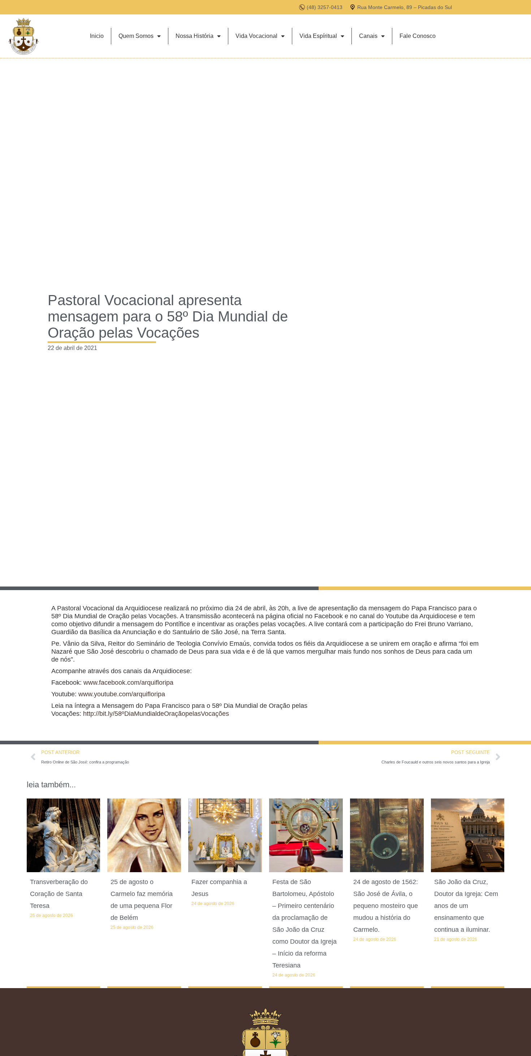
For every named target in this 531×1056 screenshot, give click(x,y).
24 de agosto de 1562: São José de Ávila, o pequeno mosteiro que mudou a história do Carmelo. (385, 905)
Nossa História (194, 36)
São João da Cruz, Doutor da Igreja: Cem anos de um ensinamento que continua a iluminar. (466, 905)
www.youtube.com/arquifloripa (121, 694)
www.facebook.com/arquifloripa (128, 682)
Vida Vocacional (256, 36)
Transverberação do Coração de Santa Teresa (59, 893)
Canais (368, 36)
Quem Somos (136, 36)
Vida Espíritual (318, 36)
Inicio (97, 36)
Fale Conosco (418, 36)
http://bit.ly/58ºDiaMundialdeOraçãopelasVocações (156, 713)
